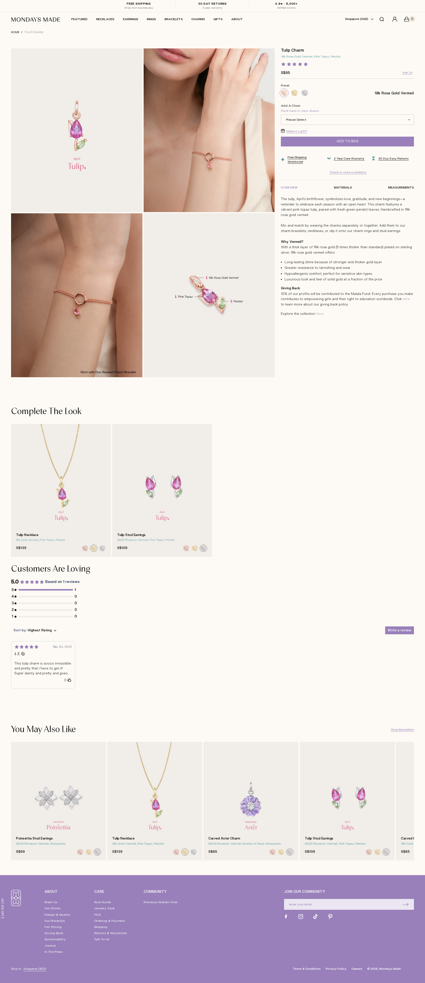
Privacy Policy (336, 969)
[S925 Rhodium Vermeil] (305, 93)
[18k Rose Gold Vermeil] (284, 93)
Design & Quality (57, 915)
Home (15, 32)
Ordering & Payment (109, 921)
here (406, 299)
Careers (356, 969)
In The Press (53, 952)
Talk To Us (101, 939)
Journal (50, 946)
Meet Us (51, 902)
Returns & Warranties (110, 933)
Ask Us (407, 72)
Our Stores (53, 908)
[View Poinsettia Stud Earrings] (58, 801)
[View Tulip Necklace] (61, 490)
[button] (382, 19)
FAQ (97, 915)
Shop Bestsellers (402, 730)
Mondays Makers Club (161, 902)
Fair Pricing (53, 927)
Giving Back (54, 933)
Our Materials (55, 921)
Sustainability (55, 939)
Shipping (100, 927)
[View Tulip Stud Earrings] (162, 490)
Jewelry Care (104, 908)
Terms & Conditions (307, 969)
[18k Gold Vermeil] (294, 93)
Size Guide (102, 902)
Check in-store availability (348, 172)
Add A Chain (300, 108)
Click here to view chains (300, 111)
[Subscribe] (405, 904)
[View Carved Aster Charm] (250, 801)
